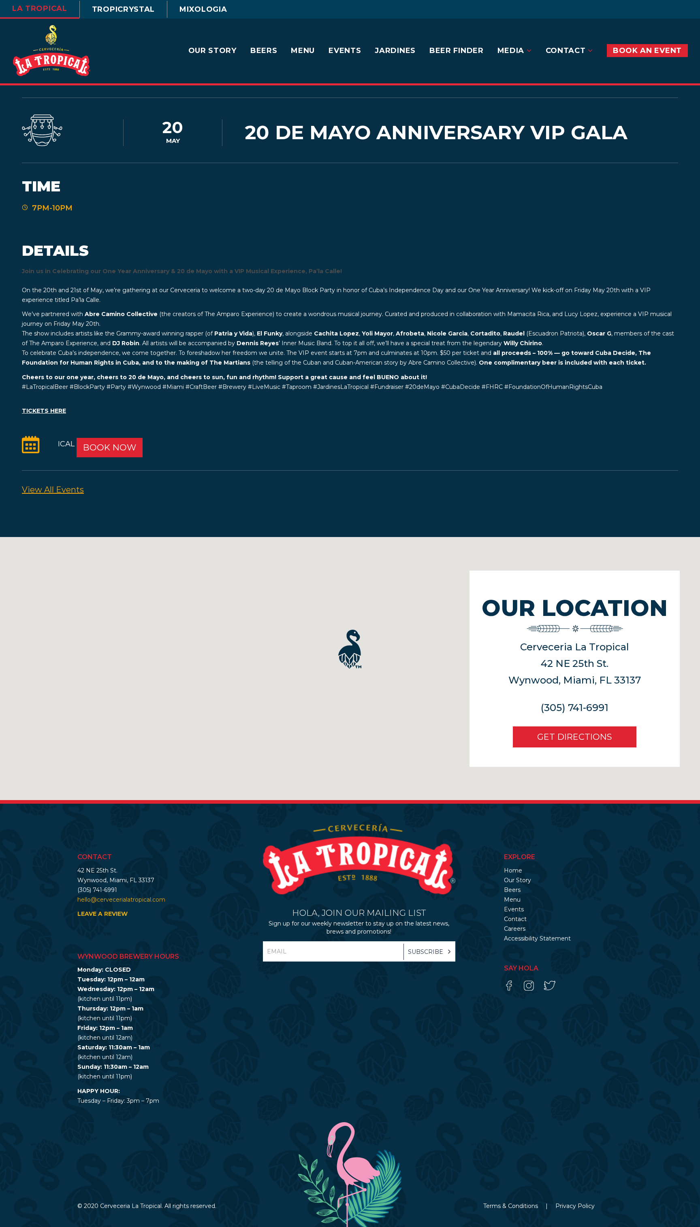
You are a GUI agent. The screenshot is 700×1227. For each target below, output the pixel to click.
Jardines (395, 50)
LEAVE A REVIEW (102, 913)
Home (513, 870)
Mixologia (203, 9)
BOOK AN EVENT (647, 50)
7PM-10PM (52, 208)
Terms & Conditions (511, 1206)
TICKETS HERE (44, 410)
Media (512, 50)
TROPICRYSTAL (123, 9)
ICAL (67, 444)
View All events (53, 490)
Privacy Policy (575, 1206)
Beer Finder (456, 50)
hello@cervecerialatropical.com (121, 899)
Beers (263, 50)
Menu (303, 50)
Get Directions (574, 737)
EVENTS (345, 50)
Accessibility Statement (537, 938)
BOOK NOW (109, 447)
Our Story (212, 50)
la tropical (39, 8)
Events (514, 909)
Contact (567, 50)
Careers (514, 928)
